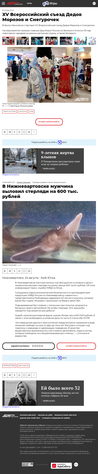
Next (91, 70)
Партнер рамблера (42, 464)
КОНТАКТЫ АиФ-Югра (28, 415)
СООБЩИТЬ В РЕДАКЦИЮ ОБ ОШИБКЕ (56, 418)
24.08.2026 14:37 (8, 182)
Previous (7, 70)
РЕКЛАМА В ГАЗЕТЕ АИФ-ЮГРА (65, 415)
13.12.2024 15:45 (8, 10)
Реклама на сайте (45, 415)
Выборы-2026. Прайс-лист (30, 418)
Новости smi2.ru (10, 174)
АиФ (6, 106)
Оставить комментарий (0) (49, 122)
